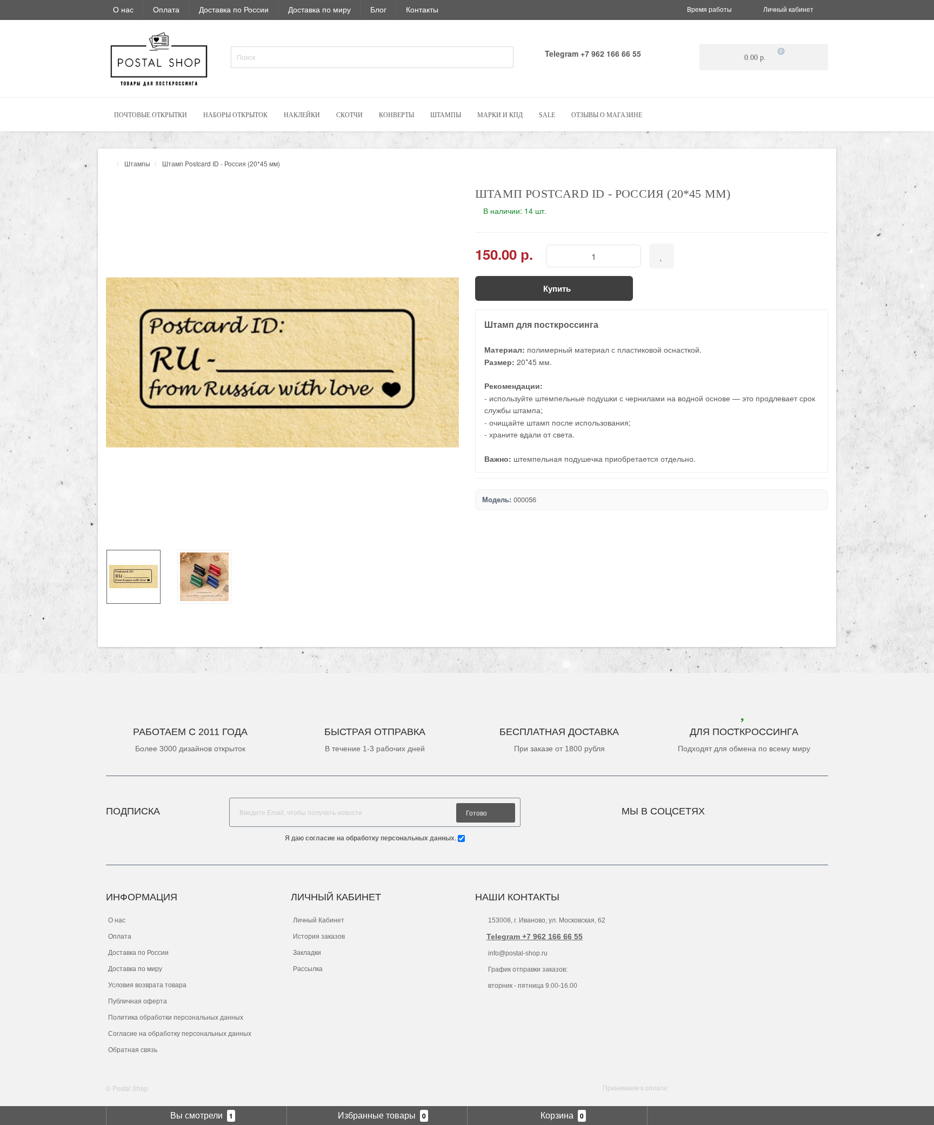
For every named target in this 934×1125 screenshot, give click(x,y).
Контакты (422, 9)
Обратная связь (132, 1050)
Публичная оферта (137, 1001)
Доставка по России (234, 9)
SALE (547, 115)
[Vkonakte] (727, 808)
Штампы (445, 115)
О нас (123, 9)
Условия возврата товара (147, 985)
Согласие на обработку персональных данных (179, 1034)
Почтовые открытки (150, 115)
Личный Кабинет (318, 920)
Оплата (166, 9)
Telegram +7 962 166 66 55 (534, 936)
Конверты (396, 115)
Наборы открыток (235, 115)
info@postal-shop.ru (517, 953)
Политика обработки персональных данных (175, 1017)
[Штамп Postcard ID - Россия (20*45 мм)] (282, 362)
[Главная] (109, 163)
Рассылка (308, 969)
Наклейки (302, 115)
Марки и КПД (500, 115)
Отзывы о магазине (606, 115)
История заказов (319, 936)
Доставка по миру (319, 9)
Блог (378, 9)
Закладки (307, 952)
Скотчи (349, 115)
